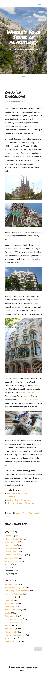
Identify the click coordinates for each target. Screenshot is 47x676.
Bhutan (8, 613)
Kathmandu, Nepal (13, 609)
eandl (8, 101)
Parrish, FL (9, 535)
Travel (23, 101)
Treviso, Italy (10, 628)
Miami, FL (9, 600)
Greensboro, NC (12, 641)
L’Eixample (12, 496)
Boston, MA (10, 606)
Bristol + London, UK (14, 619)
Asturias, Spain (11, 548)
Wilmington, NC (12, 542)
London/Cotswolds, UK (15, 555)
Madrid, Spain (11, 545)
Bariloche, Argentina (13, 594)
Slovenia (8, 625)
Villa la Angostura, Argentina (17, 590)
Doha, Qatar (10, 616)
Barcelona (33, 513)
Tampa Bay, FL (11, 584)
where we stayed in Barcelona (20, 503)
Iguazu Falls (10, 597)
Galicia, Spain (10, 551)
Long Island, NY (11, 558)
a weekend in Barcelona (18, 493)
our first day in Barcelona (18, 500)
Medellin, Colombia (13, 539)
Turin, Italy (9, 638)
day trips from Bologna (15, 635)
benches (35, 399)
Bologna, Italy (11, 632)
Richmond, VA (11, 603)
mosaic (28, 399)
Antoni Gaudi (22, 513)
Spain (7, 516)
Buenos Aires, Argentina (15, 587)
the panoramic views (30, 392)
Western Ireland (12, 561)
